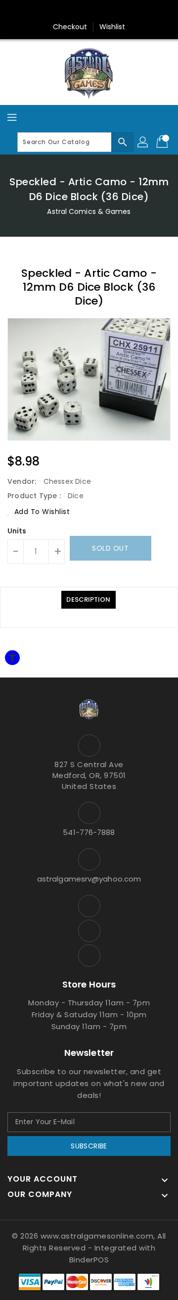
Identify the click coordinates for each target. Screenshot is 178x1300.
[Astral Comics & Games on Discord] (89, 955)
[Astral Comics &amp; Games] (89, 73)
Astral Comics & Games (89, 211)
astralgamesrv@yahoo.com (89, 879)
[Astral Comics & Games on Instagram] (89, 931)
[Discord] (107, 11)
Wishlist (112, 27)
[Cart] (163, 142)
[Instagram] (89, 11)
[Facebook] (70, 11)
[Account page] (143, 142)
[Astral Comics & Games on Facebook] (89, 906)
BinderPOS (89, 1259)
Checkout (70, 27)
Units (17, 530)
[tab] (88, 600)
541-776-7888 (89, 832)
